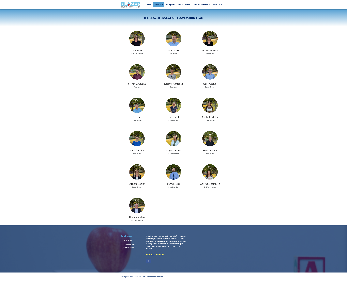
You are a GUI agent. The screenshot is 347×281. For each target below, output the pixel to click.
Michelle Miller (210, 117)
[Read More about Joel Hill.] (137, 105)
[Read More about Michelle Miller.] (210, 105)
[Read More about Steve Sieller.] (173, 172)
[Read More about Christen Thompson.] (210, 172)
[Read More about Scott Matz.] (173, 38)
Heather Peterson (210, 50)
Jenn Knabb (173, 117)
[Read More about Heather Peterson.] (210, 38)
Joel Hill (137, 117)
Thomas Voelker (137, 217)
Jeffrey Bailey (210, 83)
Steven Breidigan (137, 83)
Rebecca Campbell (173, 83)
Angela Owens (173, 150)
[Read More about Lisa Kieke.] (137, 38)
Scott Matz (173, 50)
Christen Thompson (210, 183)
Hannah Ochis (137, 150)
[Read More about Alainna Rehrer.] (137, 172)
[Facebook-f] (148, 261)
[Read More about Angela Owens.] (173, 138)
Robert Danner (210, 150)
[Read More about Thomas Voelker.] (137, 205)
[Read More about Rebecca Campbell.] (173, 72)
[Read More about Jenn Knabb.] (173, 105)
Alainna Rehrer (137, 183)
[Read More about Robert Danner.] (210, 138)
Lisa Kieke (136, 50)
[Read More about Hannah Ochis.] (137, 138)
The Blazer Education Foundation (151, 277)
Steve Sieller (173, 183)
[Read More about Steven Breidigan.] (137, 72)
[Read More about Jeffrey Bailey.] (210, 72)
